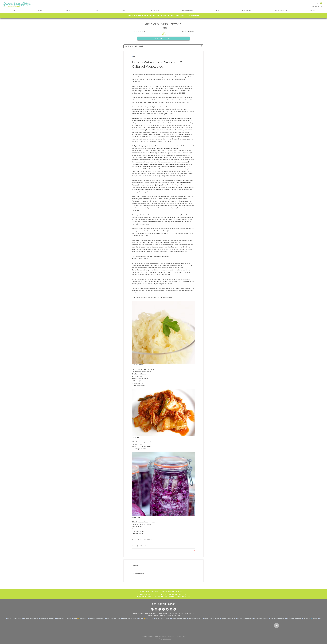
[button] (163, 300)
